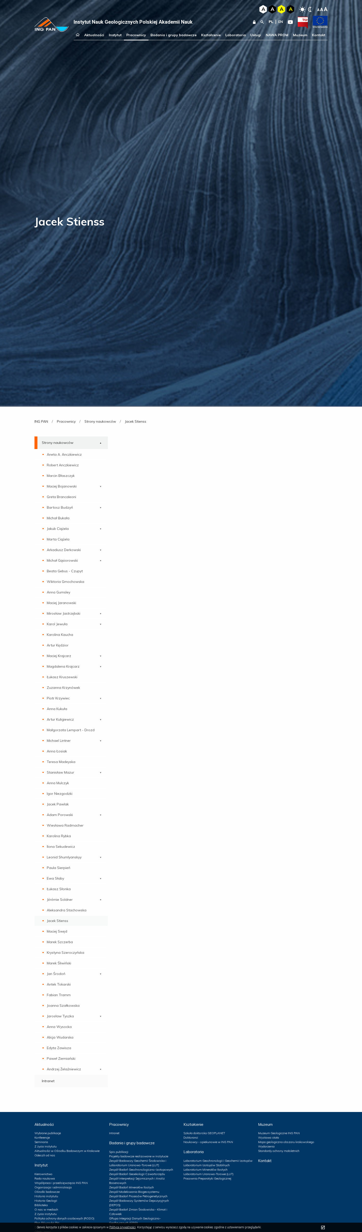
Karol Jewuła (57, 624)
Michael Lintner (59, 740)
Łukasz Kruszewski (62, 677)
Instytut (115, 35)
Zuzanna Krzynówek (63, 687)
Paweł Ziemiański (61, 1058)
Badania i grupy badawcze (173, 35)
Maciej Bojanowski (62, 486)
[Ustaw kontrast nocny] (310, 9)
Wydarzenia (266, 1146)
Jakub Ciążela (58, 528)
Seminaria (41, 1142)
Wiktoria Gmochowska (65, 581)
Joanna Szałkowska (63, 1005)
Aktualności (94, 35)
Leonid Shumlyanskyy (64, 857)
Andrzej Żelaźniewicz (64, 1069)
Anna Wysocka (59, 1026)
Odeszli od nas (44, 1155)
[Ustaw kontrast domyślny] (302, 9)
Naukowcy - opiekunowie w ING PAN (208, 1142)
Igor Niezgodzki (59, 793)
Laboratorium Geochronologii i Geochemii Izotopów (217, 1161)
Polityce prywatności (122, 1227)
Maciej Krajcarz (59, 656)
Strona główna (78, 35)
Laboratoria (235, 35)
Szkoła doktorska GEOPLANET (204, 1133)
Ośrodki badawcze (47, 1192)
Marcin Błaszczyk (61, 475)
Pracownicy (136, 35)
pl (271, 21)
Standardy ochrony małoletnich (278, 1151)
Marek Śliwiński (59, 963)
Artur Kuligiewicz (60, 719)
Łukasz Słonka (59, 889)
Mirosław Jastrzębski (63, 613)
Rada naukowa (44, 1178)
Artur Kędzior (57, 645)
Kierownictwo (43, 1174)
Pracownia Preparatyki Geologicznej (207, 1178)
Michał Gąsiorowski (62, 560)
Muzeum (300, 35)
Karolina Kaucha (60, 634)
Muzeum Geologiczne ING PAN (279, 1133)
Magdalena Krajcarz (63, 666)
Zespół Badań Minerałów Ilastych (131, 1187)
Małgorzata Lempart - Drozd (71, 730)
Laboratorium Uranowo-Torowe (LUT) (208, 1174)
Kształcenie (211, 35)
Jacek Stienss (57, 921)
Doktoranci (190, 1137)
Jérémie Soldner (60, 899)
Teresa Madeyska (61, 762)
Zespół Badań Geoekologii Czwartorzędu (137, 1174)
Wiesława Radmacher (65, 825)
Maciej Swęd (57, 931)
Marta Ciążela (58, 539)
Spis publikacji (118, 1152)
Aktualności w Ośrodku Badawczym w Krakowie (66, 1151)
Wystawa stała (268, 1137)
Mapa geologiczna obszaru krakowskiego (286, 1142)
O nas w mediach (46, 1209)
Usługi (255, 35)
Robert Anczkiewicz (63, 465)
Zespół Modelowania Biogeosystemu (134, 1192)
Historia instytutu (46, 1196)
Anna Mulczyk (58, 783)
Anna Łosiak (57, 751)
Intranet (48, 1081)
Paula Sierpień (58, 868)
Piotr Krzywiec (58, 698)
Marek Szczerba (60, 942)
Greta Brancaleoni (61, 497)
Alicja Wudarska (60, 1037)
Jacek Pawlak (58, 804)
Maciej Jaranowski (61, 603)
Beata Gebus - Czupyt (65, 571)
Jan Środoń (56, 974)
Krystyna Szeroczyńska (65, 952)
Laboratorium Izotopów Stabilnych (206, 1165)
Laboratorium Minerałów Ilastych (205, 1169)
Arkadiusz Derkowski (64, 550)
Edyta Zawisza (59, 1048)
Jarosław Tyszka (60, 1016)
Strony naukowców (57, 442)
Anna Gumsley (58, 592)
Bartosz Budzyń (60, 507)
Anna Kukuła (57, 709)
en (280, 21)
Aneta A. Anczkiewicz (64, 454)
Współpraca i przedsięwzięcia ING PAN (61, 1183)
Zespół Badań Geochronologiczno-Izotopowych (141, 1169)
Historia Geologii (45, 1200)
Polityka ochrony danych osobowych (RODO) (64, 1218)
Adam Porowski (60, 815)
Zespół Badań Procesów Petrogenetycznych (138, 1196)
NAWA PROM (277, 35)
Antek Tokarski (59, 984)
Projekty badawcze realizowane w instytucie (138, 1156)
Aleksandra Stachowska (66, 910)
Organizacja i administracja (53, 1187)
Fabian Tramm (59, 995)
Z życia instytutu (45, 1146)
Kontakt (318, 35)
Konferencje (42, 1137)
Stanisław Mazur (60, 772)
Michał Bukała (58, 518)
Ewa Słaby (55, 878)
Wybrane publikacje (47, 1133)
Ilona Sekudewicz (61, 846)
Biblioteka (41, 1205)
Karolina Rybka (59, 836)
